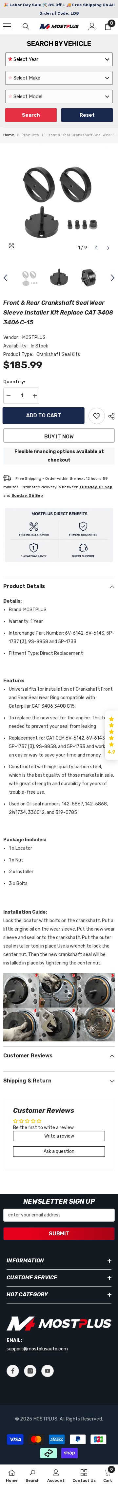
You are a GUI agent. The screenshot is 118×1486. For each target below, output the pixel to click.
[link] (32, 1475)
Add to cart (44, 415)
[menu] (7, 26)
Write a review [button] (59, 1136)
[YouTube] (47, 1371)
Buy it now (59, 437)
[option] (59, 198)
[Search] (26, 26)
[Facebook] (13, 1371)
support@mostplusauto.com (37, 1349)
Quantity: (14, 382)
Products (30, 135)
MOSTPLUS (34, 337)
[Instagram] (30, 1371)
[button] (96, 248)
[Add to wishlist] (96, 416)
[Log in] (92, 26)
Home (8, 135)
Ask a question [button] (59, 1151)
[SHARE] (110, 416)
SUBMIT (59, 1233)
